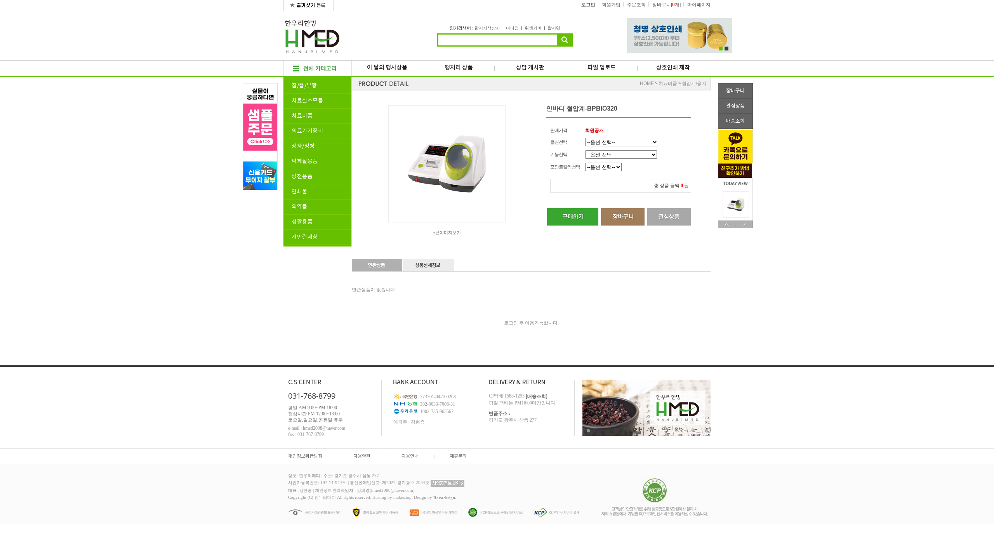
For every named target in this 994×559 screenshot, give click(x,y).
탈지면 (553, 28)
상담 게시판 (530, 67)
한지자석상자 (487, 28)
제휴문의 (458, 456)
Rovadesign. (444, 497)
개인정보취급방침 (305, 456)
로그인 (588, 4)
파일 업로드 (601, 67)
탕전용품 (302, 177)
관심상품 (735, 106)
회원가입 (611, 4)
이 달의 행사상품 (387, 67)
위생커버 (533, 28)
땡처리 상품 (459, 67)
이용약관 (361, 456)
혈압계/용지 (694, 83)
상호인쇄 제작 (673, 67)
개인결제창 (305, 237)
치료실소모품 (307, 101)
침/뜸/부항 (304, 86)
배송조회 (735, 121)
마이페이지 (699, 4)
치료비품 (302, 116)
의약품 (300, 207)
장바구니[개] (666, 4)
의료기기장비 (307, 131)
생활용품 (302, 222)
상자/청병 (303, 146)
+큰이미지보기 (447, 232)
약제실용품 (305, 161)
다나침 (512, 28)
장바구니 (735, 91)
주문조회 (636, 4)
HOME (647, 83)
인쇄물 (300, 192)
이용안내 (410, 456)
